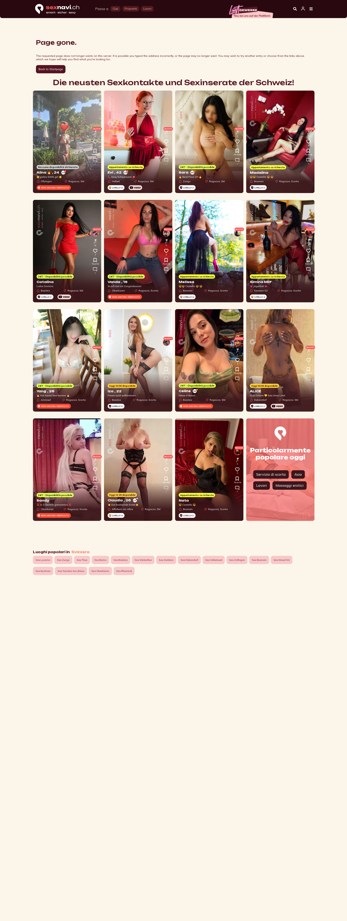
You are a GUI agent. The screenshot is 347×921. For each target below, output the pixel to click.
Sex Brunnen (259, 559)
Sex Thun (82, 559)
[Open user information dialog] (303, 9)
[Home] (61, 9)
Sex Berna (100, 559)
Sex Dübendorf (189, 559)
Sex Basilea (120, 559)
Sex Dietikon (166, 559)
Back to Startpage (51, 69)
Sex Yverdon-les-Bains (71, 570)
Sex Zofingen (237, 559)
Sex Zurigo (63, 559)
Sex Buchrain (43, 570)
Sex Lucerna (43, 559)
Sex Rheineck (124, 570)
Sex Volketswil (213, 559)
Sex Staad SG (282, 559)
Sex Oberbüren (100, 570)
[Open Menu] (311, 9)
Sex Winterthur (143, 559)
